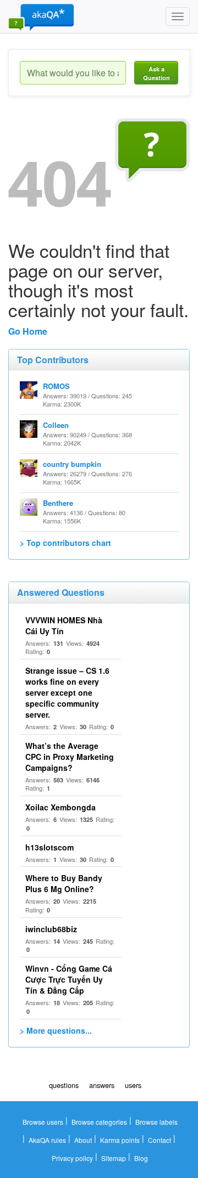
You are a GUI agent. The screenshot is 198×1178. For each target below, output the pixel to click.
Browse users (43, 1121)
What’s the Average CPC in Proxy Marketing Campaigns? (69, 756)
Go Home (27, 331)
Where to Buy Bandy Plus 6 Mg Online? (63, 883)
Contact (159, 1140)
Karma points (120, 1140)
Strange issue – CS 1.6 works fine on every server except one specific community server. (67, 692)
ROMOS (56, 386)
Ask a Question (156, 73)
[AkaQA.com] (41, 16)
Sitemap (113, 1158)
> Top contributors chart (65, 542)
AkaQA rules (47, 1140)
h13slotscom (49, 847)
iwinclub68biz (51, 928)
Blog (141, 1158)
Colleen (56, 425)
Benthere (58, 503)
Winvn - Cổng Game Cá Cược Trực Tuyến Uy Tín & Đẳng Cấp (68, 979)
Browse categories (99, 1121)
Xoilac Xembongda (60, 807)
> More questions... (56, 1030)
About (83, 1140)
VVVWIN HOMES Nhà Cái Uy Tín (63, 625)
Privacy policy (72, 1158)
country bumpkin (72, 464)
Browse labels (156, 1121)
